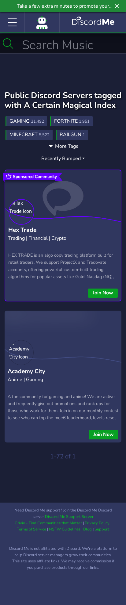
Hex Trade (22, 230)
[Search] (8, 43)
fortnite (72, 121)
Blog (87, 529)
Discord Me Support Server (69, 516)
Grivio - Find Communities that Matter (48, 523)
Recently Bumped (61, 158)
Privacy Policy (97, 523)
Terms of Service (31, 529)
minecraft (29, 134)
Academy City (26, 371)
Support (101, 529)
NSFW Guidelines (64, 529)
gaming (26, 121)
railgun (72, 134)
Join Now (103, 292)
